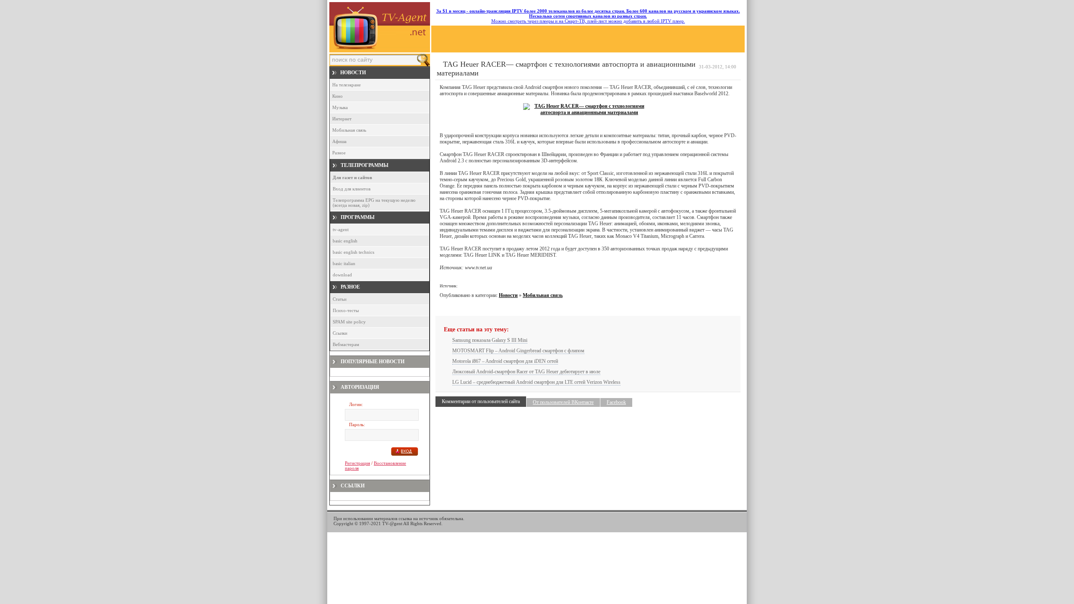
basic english (345, 240)
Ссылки (340, 333)
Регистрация (357, 463)
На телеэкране (346, 84)
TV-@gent (392, 523)
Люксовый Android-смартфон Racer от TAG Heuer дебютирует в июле (526, 372)
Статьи (340, 299)
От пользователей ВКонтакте (563, 402)
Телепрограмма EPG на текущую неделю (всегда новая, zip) (374, 203)
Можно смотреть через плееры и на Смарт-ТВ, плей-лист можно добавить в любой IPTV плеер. (588, 15)
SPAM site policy (349, 321)
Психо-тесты (346, 310)
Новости (508, 295)
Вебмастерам (346, 344)
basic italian (344, 263)
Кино (337, 96)
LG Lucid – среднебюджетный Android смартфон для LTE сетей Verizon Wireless (536, 382)
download (342, 274)
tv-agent (341, 229)
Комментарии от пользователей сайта (481, 401)
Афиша (339, 141)
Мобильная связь (349, 130)
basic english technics (353, 252)
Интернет (342, 118)
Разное (339, 152)
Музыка (340, 107)
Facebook (616, 402)
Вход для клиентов (351, 188)
